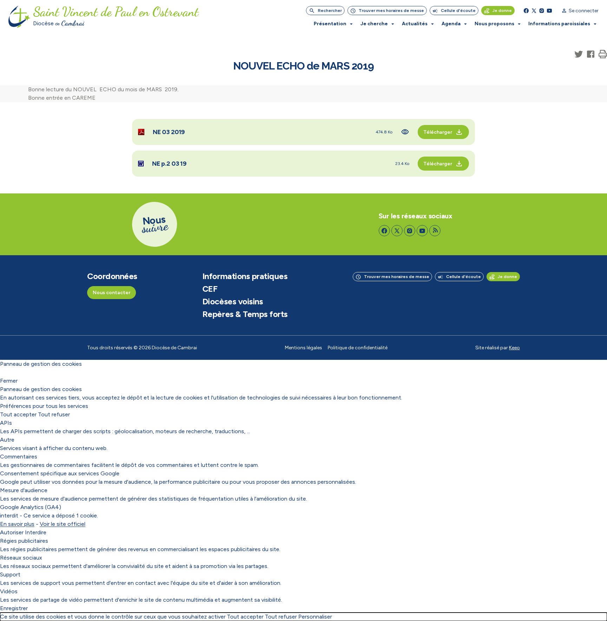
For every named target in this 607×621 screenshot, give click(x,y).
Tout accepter (18, 414)
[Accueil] (19, 17)
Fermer (9, 380)
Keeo (514, 348)
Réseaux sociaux (21, 557)
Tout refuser (54, 414)
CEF (210, 289)
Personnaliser (315, 616)
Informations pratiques (244, 276)
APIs (6, 422)
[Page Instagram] (542, 10)
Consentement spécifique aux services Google (59, 473)
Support (10, 574)
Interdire (35, 532)
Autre (7, 439)
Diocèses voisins (232, 301)
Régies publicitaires (24, 540)
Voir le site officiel (62, 524)
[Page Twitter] (534, 10)
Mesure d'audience (23, 490)
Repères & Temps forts (245, 314)
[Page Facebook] (526, 10)
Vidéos (9, 591)
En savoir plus (17, 524)
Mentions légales (303, 348)
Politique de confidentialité (357, 348)
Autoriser (12, 532)
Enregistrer (14, 608)
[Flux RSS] (434, 230)
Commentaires (18, 456)
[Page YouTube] (549, 10)
